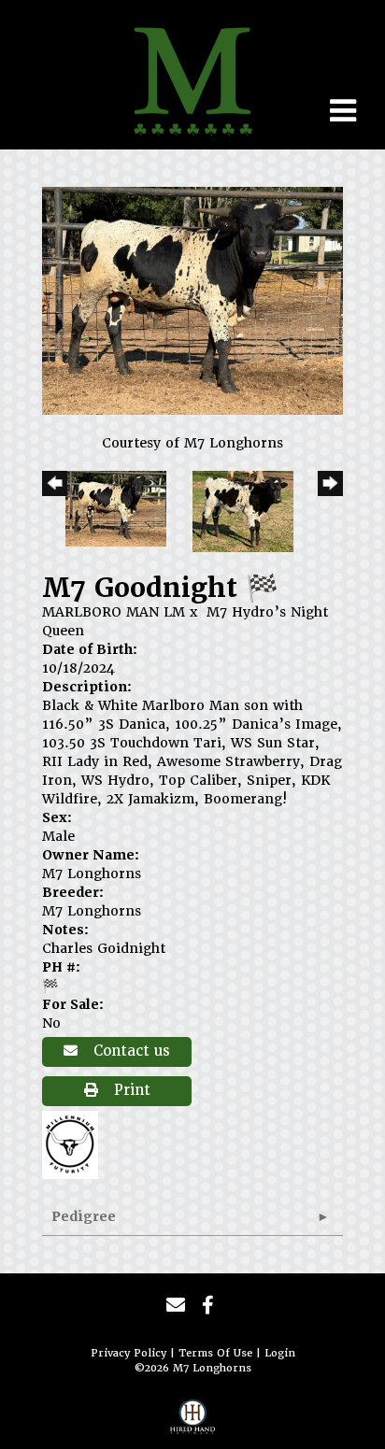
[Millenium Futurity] (74, 1143)
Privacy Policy (128, 1353)
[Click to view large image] (192, 299)
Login (279, 1353)
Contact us (129, 1051)
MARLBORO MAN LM (113, 612)
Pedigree (83, 1216)
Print (129, 1090)
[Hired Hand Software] (192, 1421)
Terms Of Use (215, 1353)
